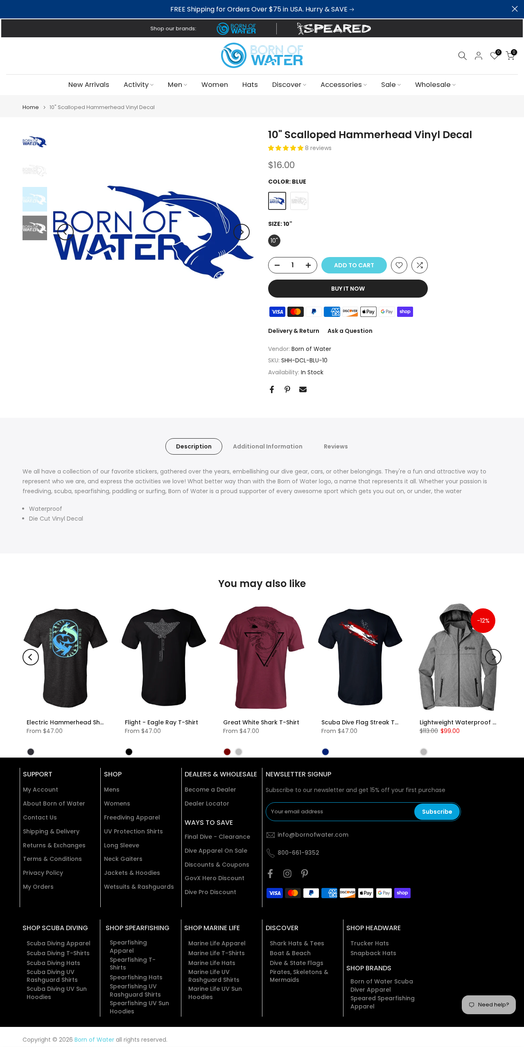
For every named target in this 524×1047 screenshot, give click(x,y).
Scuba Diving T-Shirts (58, 953)
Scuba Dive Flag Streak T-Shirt (366, 723)
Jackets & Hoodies (132, 873)
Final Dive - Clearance (217, 837)
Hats (250, 84)
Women (214, 84)
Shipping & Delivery (51, 831)
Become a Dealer (210, 790)
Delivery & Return (293, 331)
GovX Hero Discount (214, 878)
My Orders (38, 887)
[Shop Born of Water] (236, 29)
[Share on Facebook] (272, 389)
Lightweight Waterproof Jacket (466, 723)
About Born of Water (54, 804)
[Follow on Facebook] (270, 873)
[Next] (241, 232)
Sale (388, 84)
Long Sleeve (121, 845)
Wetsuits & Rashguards (139, 887)
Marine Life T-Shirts (216, 953)
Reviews (336, 446)
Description (194, 446)
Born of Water (311, 349)
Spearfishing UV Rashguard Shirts (135, 991)
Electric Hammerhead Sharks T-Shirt (81, 723)
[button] (286, 148)
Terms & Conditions (52, 859)
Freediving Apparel (132, 818)
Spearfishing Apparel (128, 947)
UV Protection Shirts (133, 831)
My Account (40, 790)
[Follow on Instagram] (287, 873)
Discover (286, 84)
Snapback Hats (373, 953)
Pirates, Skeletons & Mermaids (299, 976)
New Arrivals (88, 84)
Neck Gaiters (123, 859)
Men (175, 84)
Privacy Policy (43, 873)
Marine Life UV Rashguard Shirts (213, 976)
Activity (136, 84)
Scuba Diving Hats (53, 963)
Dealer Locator (207, 804)
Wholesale (433, 84)
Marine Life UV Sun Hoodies (215, 993)
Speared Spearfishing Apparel (382, 1003)
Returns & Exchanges (54, 845)
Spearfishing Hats (136, 977)
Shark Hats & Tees (297, 943)
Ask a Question (350, 331)
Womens (117, 804)
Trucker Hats (369, 943)
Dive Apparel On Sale (216, 851)
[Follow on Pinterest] (304, 873)
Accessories (341, 84)
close (9, 9)
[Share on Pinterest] (287, 389)
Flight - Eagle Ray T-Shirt (161, 723)
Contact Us (40, 818)
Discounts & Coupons (217, 865)
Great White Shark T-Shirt (261, 723)
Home (31, 107)
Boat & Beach (290, 953)
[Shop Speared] (335, 29)
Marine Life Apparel (217, 943)
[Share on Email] (303, 389)
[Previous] (65, 232)
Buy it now (348, 289)
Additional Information (268, 446)
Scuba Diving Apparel (58, 943)
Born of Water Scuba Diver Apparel (381, 986)
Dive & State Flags (296, 963)
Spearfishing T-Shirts (133, 964)
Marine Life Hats (211, 963)
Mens (112, 790)
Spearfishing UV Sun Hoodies (139, 1007)
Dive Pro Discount (210, 892)
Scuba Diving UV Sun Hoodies (57, 993)
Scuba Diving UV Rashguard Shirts (52, 976)
